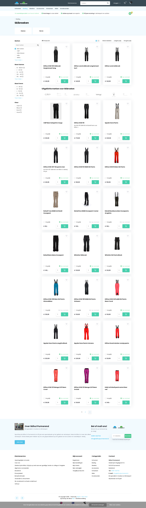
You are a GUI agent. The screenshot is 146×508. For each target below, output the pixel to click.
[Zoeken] (108, 3)
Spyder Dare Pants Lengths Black (55, 343)
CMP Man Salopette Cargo (52, 123)
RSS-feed (84, 497)
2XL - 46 (20, 74)
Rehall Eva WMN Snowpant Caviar (86, 211)
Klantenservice (72, 3)
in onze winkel (50, 13)
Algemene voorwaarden (22, 468)
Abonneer (128, 436)
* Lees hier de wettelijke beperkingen (121, 439)
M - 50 (20, 89)
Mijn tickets (76, 465)
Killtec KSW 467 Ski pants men (54, 167)
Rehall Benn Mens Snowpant (53, 255)
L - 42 (19, 70)
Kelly (18, 55)
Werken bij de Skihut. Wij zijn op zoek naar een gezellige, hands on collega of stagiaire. (40, 465)
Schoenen (18, 8)
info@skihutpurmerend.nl (99, 439)
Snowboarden (64, 8)
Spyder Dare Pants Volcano (84, 343)
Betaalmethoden (20, 476)
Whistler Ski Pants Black (113, 255)
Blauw (19, 108)
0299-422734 (96, 436)
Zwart (19, 106)
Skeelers (32, 8)
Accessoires (40, 8)
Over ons (17, 463)
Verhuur (17, 484)
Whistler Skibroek (80, 255)
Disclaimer (18, 471)
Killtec (18, 57)
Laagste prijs (117, 41)
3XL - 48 (20, 76)
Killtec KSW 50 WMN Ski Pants (84, 167)
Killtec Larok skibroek (112, 66)
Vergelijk (47, 77)
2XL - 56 (20, 95)
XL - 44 (20, 72)
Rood (19, 110)
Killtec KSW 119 (79, 123)
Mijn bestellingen (78, 463)
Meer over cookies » (115, 505)
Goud (19, 112)
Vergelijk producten (78, 471)
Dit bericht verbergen (98, 505)
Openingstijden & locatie (22, 460)
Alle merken (20, 49)
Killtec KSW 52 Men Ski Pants (115, 167)
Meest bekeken (106, 41)
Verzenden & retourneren (22, 478)
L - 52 (19, 91)
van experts (71, 13)
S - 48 (19, 87)
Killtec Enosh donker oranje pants (117, 343)
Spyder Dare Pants (111, 123)
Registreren (76, 460)
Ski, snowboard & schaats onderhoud (25, 481)
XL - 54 (20, 93)
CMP (18, 51)
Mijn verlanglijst (77, 468)
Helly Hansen (20, 53)
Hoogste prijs (127, 41)
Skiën (56, 8)
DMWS (79, 497)
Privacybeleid (18, 473)
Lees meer (20, 442)
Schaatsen (49, 8)
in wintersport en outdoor (96, 13)
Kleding (25, 8)
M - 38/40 (21, 68)
